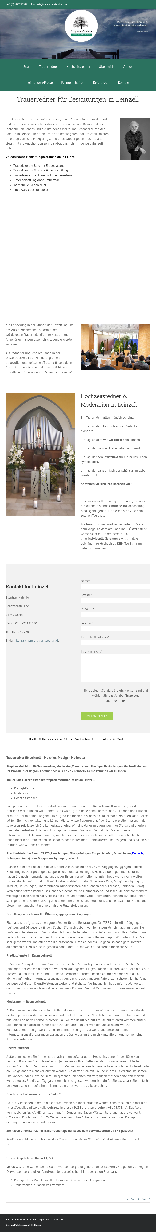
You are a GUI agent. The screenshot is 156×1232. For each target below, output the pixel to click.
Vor (144, 1199)
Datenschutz (57, 1219)
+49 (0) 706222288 (17, 4)
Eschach (137, 853)
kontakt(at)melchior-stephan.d (37, 640)
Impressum (44, 1219)
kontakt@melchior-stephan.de (49, 4)
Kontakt (33, 1219)
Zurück (135, 1199)
